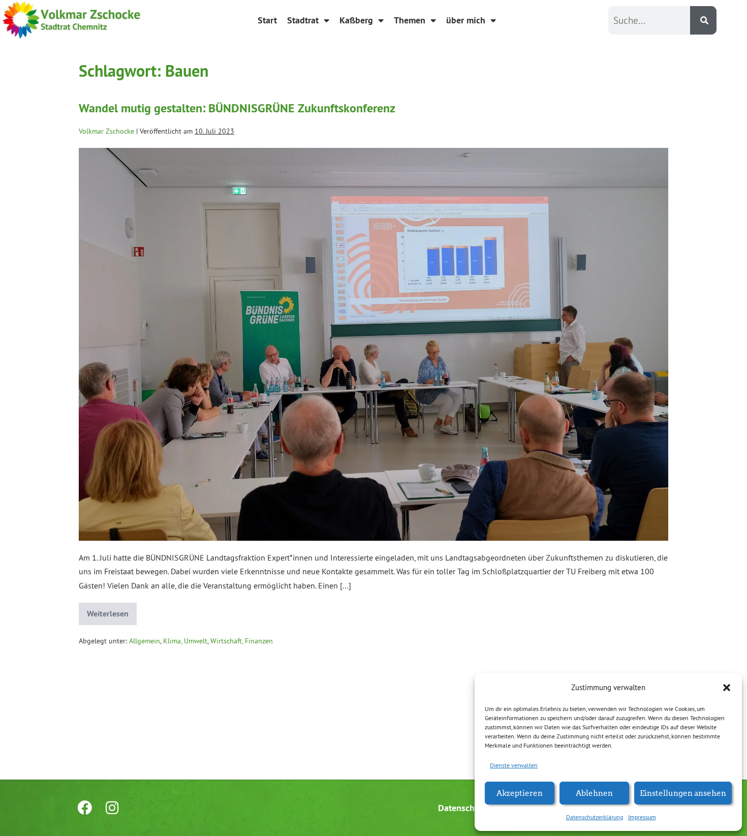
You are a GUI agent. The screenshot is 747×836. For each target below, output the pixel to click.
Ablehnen (594, 792)
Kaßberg (356, 20)
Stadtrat (303, 20)
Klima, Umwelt (185, 640)
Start (267, 20)
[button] (727, 688)
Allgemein (144, 640)
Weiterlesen (112, 611)
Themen (409, 20)
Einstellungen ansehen (683, 792)
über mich (465, 20)
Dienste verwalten (514, 765)
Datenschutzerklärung (594, 817)
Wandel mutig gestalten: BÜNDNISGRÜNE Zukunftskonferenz (237, 108)
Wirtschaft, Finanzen (241, 640)
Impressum (642, 817)
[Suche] (703, 20)
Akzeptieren (519, 792)
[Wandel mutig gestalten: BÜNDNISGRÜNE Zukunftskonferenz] (373, 344)
